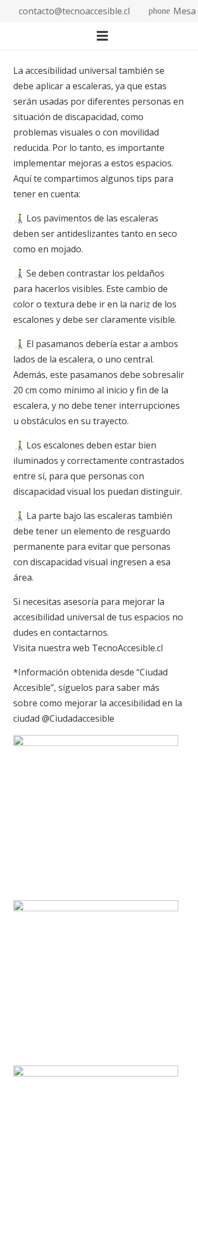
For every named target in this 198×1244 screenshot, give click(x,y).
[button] (143, 36)
